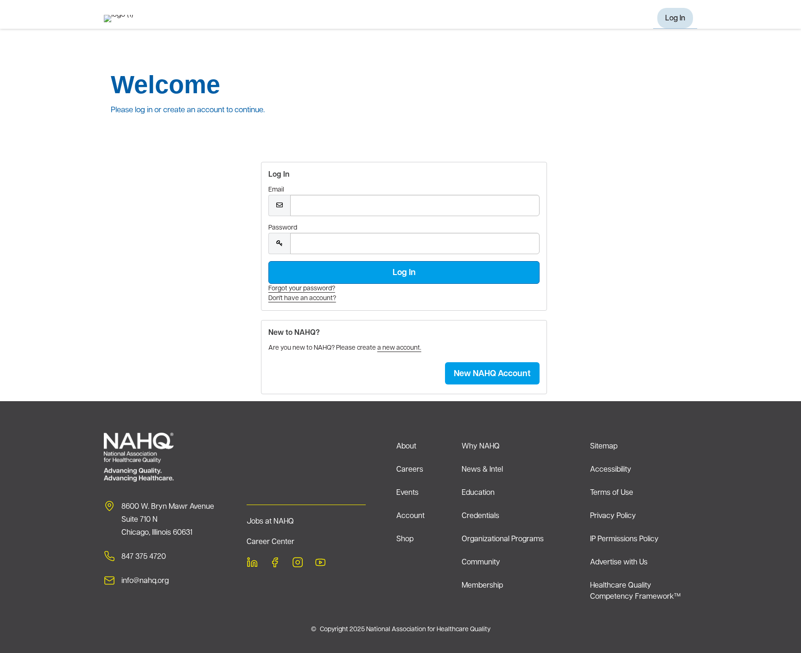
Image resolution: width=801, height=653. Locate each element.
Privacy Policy (613, 516)
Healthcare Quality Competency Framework (635, 591)
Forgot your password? (301, 288)
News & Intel (482, 470)
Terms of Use (611, 493)
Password (282, 227)
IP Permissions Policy (624, 539)
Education (478, 493)
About (406, 446)
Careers (409, 470)
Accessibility (610, 470)
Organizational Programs (503, 539)
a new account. (399, 348)
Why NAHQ (481, 446)
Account (410, 516)
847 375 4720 (143, 557)
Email (276, 189)
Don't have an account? (302, 298)
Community (481, 562)
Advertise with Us (619, 562)
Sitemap (603, 446)
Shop (404, 539)
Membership (482, 585)
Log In (675, 18)
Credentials (480, 516)
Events (407, 493)
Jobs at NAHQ (270, 521)
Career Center (270, 542)
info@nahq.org (145, 581)
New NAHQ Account (492, 374)
